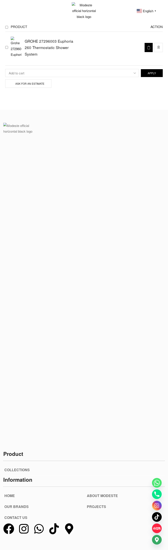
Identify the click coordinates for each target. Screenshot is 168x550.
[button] (5, 10)
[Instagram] (23, 528)
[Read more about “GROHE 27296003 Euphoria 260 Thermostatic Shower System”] (149, 47)
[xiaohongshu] (157, 528)
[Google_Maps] (157, 540)
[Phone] (157, 494)
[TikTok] (157, 517)
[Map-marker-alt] (69, 528)
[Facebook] (8, 528)
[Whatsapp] (38, 528)
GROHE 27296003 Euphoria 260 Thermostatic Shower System (49, 47)
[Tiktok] (54, 528)
